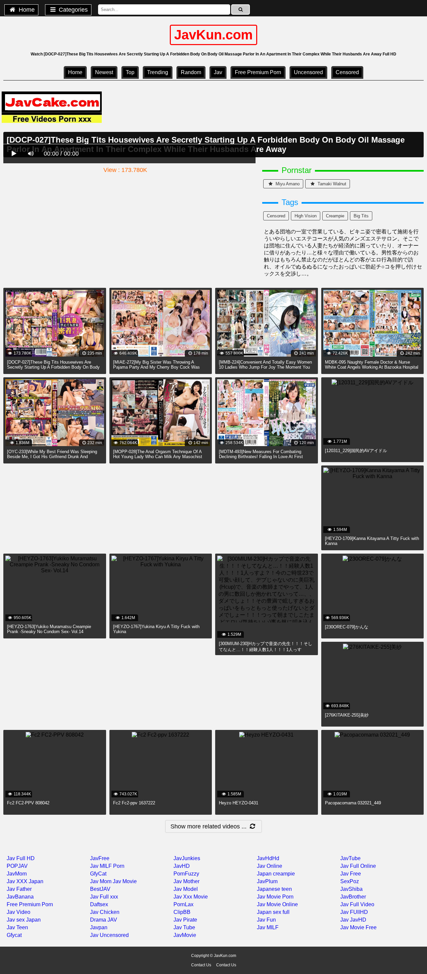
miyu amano (287, 183)
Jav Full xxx (104, 897)
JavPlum (267, 881)
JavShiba (351, 889)
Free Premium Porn (258, 72)
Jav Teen (17, 927)
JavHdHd (268, 858)
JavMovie (184, 935)
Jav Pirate (185, 920)
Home (26, 9)
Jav (218, 72)
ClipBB (181, 912)
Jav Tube (184, 927)
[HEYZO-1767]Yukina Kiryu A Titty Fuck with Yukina (156, 629)
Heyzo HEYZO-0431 (238, 802)
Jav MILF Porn (107, 866)
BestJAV (100, 889)
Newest (104, 72)
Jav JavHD (353, 920)
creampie (335, 215)
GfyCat (98, 873)
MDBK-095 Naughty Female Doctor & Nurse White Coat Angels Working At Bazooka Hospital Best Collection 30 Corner (371, 367)
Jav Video (18, 912)
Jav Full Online (358, 866)
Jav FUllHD (354, 912)
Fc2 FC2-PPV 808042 (28, 802)
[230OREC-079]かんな (346, 626)
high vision (306, 215)
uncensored (308, 72)
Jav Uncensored (109, 935)
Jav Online (269, 866)
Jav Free (350, 873)
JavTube (350, 858)
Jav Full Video (357, 904)
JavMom (17, 873)
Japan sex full (273, 912)
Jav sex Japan (24, 920)
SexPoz (349, 881)
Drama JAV (103, 920)
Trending (157, 72)
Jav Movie (125, 881)
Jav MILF (268, 927)
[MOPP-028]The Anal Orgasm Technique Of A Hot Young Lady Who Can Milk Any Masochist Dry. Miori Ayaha (157, 456)
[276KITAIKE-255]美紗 (347, 715)
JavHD (181, 866)
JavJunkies (186, 858)
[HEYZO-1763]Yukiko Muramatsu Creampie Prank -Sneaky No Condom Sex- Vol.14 (49, 629)
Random (191, 72)
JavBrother (353, 897)
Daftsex (99, 904)
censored (347, 72)
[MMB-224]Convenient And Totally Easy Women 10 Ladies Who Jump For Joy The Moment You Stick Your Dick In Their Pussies (265, 367)
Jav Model (185, 889)
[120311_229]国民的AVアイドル (356, 450)
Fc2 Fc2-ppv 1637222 (134, 802)
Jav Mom (100, 881)
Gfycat (14, 935)
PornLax (183, 904)
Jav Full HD (21, 858)
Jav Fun (266, 920)
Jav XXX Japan (25, 881)
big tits (361, 215)
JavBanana (20, 897)
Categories (72, 9)
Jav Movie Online (277, 904)
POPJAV (17, 866)
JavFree (99, 858)
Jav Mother (186, 881)
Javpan (98, 927)
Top (130, 72)
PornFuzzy (186, 873)
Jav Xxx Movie (190, 897)
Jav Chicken (104, 912)
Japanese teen (274, 889)
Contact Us (201, 965)
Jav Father (19, 889)
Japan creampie (276, 873)
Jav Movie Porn (275, 897)
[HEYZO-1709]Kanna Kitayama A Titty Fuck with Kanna (372, 541)
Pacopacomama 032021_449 (353, 802)
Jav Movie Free (358, 927)
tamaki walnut (331, 183)
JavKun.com (213, 34)
